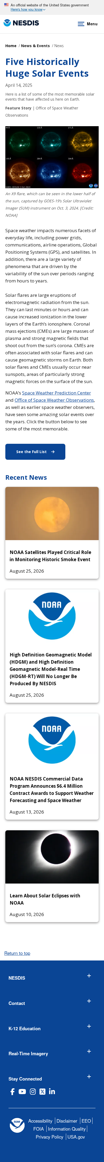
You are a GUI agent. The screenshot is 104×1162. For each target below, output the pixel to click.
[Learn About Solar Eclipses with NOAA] (52, 857)
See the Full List (40, 451)
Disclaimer (67, 1121)
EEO (86, 1121)
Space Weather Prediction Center (56, 393)
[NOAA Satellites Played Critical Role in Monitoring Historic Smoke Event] (52, 513)
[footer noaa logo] (17, 1125)
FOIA (38, 1129)
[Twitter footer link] (42, 1091)
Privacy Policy (49, 1137)
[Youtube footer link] (22, 1091)
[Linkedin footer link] (52, 1091)
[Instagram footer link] (33, 1091)
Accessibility (40, 1121)
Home (11, 45)
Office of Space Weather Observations (54, 400)
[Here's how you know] (52, 7)
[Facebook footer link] (12, 1091)
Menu (92, 23)
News (59, 45)
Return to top (17, 953)
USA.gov (76, 1137)
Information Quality (67, 1129)
